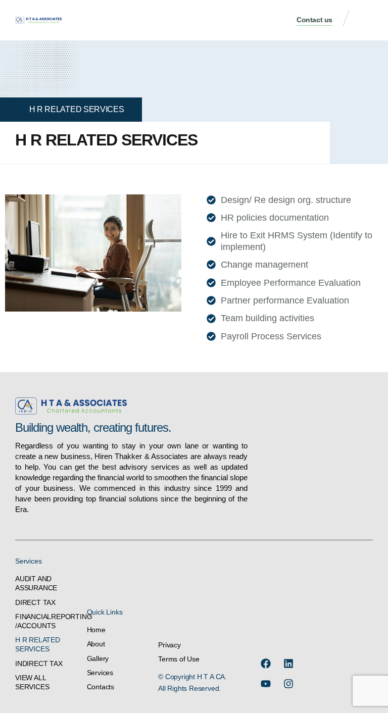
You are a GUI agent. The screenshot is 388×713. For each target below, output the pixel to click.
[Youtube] (266, 684)
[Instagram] (288, 684)
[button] (365, 20)
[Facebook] (266, 663)
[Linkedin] (288, 663)
